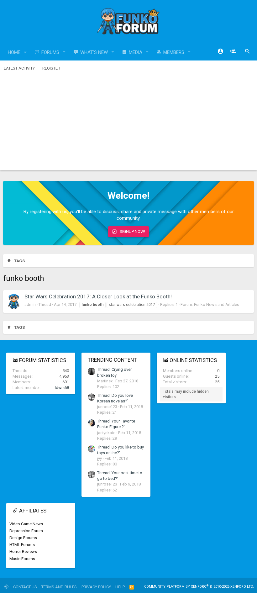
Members (173, 52)
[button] (25, 52)
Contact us (25, 587)
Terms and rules (59, 587)
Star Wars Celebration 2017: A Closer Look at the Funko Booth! (98, 296)
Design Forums (23, 537)
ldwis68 (62, 387)
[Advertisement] (128, 123)
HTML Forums (22, 544)
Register (51, 68)
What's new (94, 52)
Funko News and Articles (216, 304)
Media (135, 52)
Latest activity (19, 68)
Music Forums (22, 558)
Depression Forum (26, 530)
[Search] (247, 51)
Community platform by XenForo (199, 587)
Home (14, 52)
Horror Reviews (23, 551)
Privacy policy (96, 587)
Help (120, 587)
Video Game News (26, 524)
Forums (50, 52)
